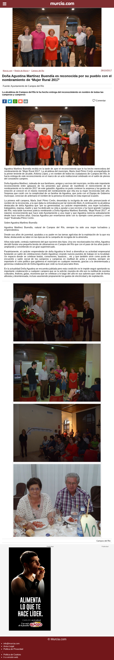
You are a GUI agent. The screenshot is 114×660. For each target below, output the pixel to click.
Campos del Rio (103, 541)
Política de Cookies (12, 654)
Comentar (100, 100)
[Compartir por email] (20, 101)
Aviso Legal (8, 646)
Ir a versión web (10, 657)
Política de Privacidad (13, 649)
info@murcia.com (11, 643)
